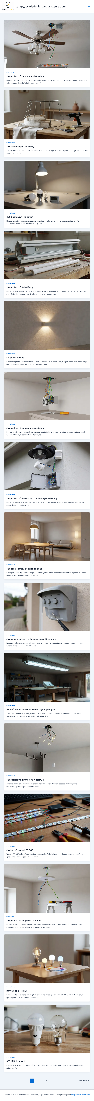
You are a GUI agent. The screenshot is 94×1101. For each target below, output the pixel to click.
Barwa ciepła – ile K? (16, 990)
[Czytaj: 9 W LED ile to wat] (47, 1029)
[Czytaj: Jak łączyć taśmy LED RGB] (47, 818)
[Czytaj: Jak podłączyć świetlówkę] (47, 255)
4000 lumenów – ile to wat (19, 217)
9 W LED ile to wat (15, 1061)
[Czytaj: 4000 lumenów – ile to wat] (47, 185)
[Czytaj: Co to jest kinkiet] (47, 325)
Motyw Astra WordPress (80, 1095)
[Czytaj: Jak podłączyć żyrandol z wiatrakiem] (47, 44)
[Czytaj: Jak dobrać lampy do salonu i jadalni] (47, 536)
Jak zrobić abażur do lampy (20, 146)
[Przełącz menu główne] (89, 6)
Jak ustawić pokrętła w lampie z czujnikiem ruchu (31, 639)
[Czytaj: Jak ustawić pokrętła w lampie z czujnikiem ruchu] (47, 607)
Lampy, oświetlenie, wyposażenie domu (41, 6)
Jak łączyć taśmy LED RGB (19, 850)
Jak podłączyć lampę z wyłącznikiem (25, 428)
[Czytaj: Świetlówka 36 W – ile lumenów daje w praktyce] (47, 677)
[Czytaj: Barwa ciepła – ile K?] (47, 959)
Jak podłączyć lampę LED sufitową (23, 920)
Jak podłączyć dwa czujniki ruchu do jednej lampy (31, 498)
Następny (84, 1080)
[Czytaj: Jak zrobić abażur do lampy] (47, 114)
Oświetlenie (10, 72)
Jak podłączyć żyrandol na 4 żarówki (25, 779)
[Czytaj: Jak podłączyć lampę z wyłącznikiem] (47, 396)
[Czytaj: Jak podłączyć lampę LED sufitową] (47, 888)
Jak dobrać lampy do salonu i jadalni (24, 568)
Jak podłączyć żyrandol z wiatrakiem (25, 76)
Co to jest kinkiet (15, 357)
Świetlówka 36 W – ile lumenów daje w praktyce (30, 709)
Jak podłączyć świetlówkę (19, 287)
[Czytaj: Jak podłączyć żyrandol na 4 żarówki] (47, 747)
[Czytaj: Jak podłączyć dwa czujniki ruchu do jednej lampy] (47, 466)
